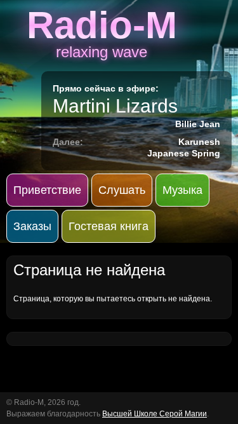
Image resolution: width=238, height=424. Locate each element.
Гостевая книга (109, 226)
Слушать (121, 190)
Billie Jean (197, 124)
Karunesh (199, 142)
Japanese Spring (183, 153)
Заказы (32, 226)
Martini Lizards (115, 105)
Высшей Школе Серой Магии (154, 413)
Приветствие (47, 190)
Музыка (182, 190)
